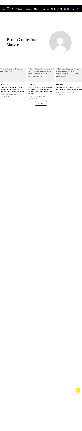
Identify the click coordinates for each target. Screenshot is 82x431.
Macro (36, 9)
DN (13, 9)
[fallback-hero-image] (13, 75)
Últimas (19, 9)
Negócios (45, 9)
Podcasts (28, 9)
